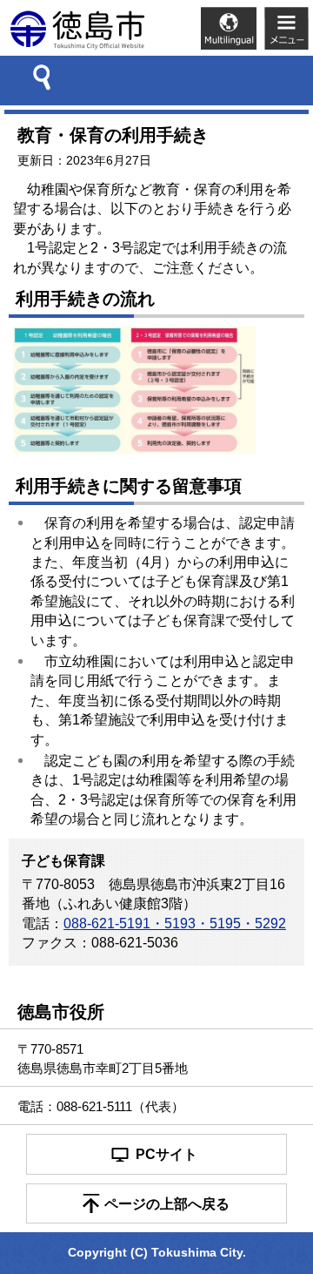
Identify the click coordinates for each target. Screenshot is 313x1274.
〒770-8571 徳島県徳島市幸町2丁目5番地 (102, 1058)
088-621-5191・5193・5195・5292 (174, 923)
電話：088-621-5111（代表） (100, 1106)
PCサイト (166, 1154)
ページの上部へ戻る (167, 1203)
